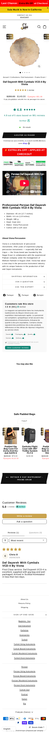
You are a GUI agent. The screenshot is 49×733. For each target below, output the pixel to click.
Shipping (24, 607)
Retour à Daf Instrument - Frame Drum (26, 478)
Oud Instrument (24, 626)
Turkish (25, 640)
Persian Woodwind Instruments (24, 680)
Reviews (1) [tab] (13, 533)
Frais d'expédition (10, 99)
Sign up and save (24, 615)
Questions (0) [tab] (35, 533)
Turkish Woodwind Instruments (24, 653)
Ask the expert (24, 287)
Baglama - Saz (24, 621)
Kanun (24, 699)
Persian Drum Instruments (24, 685)
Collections (15, 77)
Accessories (24, 635)
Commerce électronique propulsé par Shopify (24, 731)
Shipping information (24, 276)
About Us (24, 599)
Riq (24, 703)
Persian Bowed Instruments (24, 676)
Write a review (24, 516)
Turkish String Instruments (24, 644)
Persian (24, 667)
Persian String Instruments (24, 671)
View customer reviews (18, 348)
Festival (24, 694)
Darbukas (24, 630)
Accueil (6, 77)
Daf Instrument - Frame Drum (33, 77)
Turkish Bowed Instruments (24, 649)
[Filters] (5, 540)
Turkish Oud (24, 690)
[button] (21, 90)
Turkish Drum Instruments (24, 658)
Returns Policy (24, 603)
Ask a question (24, 282)
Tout (24, 421)
